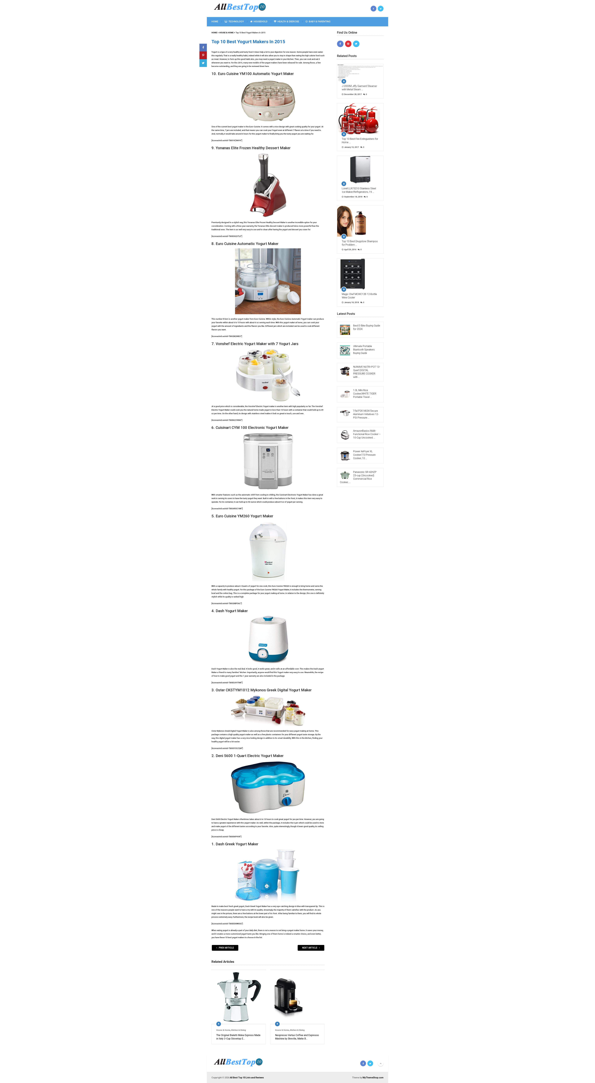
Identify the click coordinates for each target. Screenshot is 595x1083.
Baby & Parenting (319, 21)
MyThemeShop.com (373, 1077)
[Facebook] (340, 44)
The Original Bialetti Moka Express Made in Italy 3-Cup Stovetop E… (238, 1037)
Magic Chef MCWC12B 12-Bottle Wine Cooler (359, 296)
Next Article (310, 948)
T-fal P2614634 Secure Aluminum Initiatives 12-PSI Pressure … (366, 414)
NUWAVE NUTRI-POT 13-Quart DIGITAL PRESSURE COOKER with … (366, 372)
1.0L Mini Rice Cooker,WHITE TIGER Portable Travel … (364, 393)
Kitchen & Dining (238, 1030)
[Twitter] (356, 44)
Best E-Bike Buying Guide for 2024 (366, 327)
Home (215, 21)
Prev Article (226, 948)
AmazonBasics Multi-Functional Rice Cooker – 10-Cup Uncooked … (367, 434)
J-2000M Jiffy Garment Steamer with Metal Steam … (359, 88)
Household (260, 21)
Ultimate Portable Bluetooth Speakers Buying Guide (364, 349)
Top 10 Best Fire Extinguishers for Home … (360, 140)
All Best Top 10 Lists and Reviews (247, 1077)
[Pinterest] (348, 44)
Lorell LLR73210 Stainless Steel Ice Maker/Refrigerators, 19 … (359, 190)
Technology (236, 21)
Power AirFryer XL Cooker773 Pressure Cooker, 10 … (364, 455)
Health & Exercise (288, 21)
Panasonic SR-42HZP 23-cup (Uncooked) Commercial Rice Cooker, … (358, 477)
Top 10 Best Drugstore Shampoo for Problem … (360, 243)
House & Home (223, 1030)
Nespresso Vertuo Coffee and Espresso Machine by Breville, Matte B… (297, 1037)
